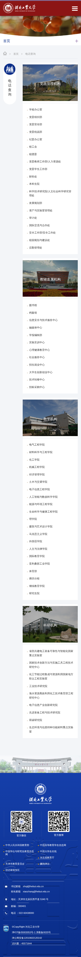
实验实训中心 (37, 342)
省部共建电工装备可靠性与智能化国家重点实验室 (51, 653)
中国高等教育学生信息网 (53, 845)
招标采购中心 (37, 387)
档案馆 (33, 312)
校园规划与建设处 (39, 240)
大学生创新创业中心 (40, 372)
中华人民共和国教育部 (17, 845)
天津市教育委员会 (14, 863)
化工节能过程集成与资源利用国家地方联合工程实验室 (51, 676)
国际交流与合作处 (39, 225)
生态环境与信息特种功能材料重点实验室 (51, 729)
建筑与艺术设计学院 (40, 526)
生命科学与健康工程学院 (43, 511)
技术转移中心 (37, 379)
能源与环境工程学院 (40, 504)
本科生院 (34, 183)
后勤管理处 (35, 247)
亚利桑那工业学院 (39, 563)
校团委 (33, 154)
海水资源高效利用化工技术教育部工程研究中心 (51, 695)
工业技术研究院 (38, 686)
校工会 (33, 146)
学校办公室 (35, 109)
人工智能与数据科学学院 (43, 496)
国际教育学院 (37, 556)
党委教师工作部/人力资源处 (45, 161)
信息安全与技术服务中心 (43, 320)
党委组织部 (35, 117)
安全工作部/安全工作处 (42, 232)
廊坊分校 (34, 578)
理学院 (33, 518)
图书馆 (33, 305)
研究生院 (34, 593)
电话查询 (30, 53)
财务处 (33, 176)
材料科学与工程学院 (40, 452)
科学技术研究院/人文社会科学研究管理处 (50, 193)
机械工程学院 (37, 467)
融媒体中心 (35, 327)
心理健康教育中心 (39, 349)
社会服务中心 (37, 357)
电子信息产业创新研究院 (43, 705)
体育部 (33, 571)
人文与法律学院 (38, 548)
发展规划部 (35, 203)
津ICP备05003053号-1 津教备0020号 (31, 932)
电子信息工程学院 (39, 489)
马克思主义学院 (38, 534)
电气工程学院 (37, 444)
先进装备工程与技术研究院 (44, 712)
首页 (16, 53)
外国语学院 (35, 541)
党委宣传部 (35, 124)
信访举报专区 (12, 870)
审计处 (33, 217)
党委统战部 (35, 131)
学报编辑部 (35, 335)
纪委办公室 (35, 139)
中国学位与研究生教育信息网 (19, 853)
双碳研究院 (35, 720)
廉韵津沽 (44, 863)
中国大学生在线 (48, 851)
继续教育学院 (37, 586)
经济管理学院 (37, 474)
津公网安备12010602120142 (27, 938)
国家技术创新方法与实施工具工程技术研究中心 (51, 665)
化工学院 (34, 459)
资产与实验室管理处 (40, 210)
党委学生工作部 (38, 169)
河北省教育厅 (47, 857)
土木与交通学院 (38, 481)
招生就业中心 (37, 364)
